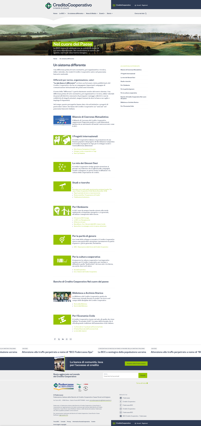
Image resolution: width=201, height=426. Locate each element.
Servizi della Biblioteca (80, 306)
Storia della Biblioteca (80, 304)
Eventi (101, 13)
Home (55, 13)
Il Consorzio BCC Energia (81, 218)
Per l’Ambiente (80, 207)
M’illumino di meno (79, 222)
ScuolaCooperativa (80, 269)
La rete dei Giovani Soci (85, 163)
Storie (109, 13)
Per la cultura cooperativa (86, 257)
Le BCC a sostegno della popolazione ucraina (104, 352)
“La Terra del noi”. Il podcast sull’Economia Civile (88, 327)
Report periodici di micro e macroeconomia (87, 193)
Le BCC (62, 13)
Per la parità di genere (84, 236)
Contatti (63, 421)
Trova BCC (56, 421)
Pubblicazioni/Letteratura (81, 197)
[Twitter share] (58, 339)
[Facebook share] (55, 339)
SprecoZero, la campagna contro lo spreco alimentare (90, 226)
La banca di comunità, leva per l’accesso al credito (86, 363)
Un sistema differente (75, 13)
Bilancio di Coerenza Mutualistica (90, 117)
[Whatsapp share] (66, 339)
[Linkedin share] (62, 339)
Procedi (143, 375)
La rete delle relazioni (80, 331)
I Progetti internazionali (85, 136)
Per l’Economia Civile (83, 316)
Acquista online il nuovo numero (136, 363)
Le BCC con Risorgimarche (82, 220)
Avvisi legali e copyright (59, 424)
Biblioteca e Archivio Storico (87, 293)
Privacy (69, 421)
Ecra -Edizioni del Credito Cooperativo (85, 272)
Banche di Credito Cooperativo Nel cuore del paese (81, 281)
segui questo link (63, 415)
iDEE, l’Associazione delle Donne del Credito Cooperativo (91, 247)
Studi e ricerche (81, 182)
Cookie (93, 421)
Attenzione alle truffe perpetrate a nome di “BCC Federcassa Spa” (39, 352)
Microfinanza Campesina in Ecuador (85, 149)
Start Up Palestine (79, 153)
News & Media (91, 13)
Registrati (145, 5)
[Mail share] (70, 339)
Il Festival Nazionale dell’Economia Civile (86, 329)
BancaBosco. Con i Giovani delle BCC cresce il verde (89, 224)
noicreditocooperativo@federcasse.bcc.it (100, 400)
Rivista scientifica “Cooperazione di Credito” (87, 195)
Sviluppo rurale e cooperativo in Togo (85, 151)
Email (106, 374)
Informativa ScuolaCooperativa (81, 421)
